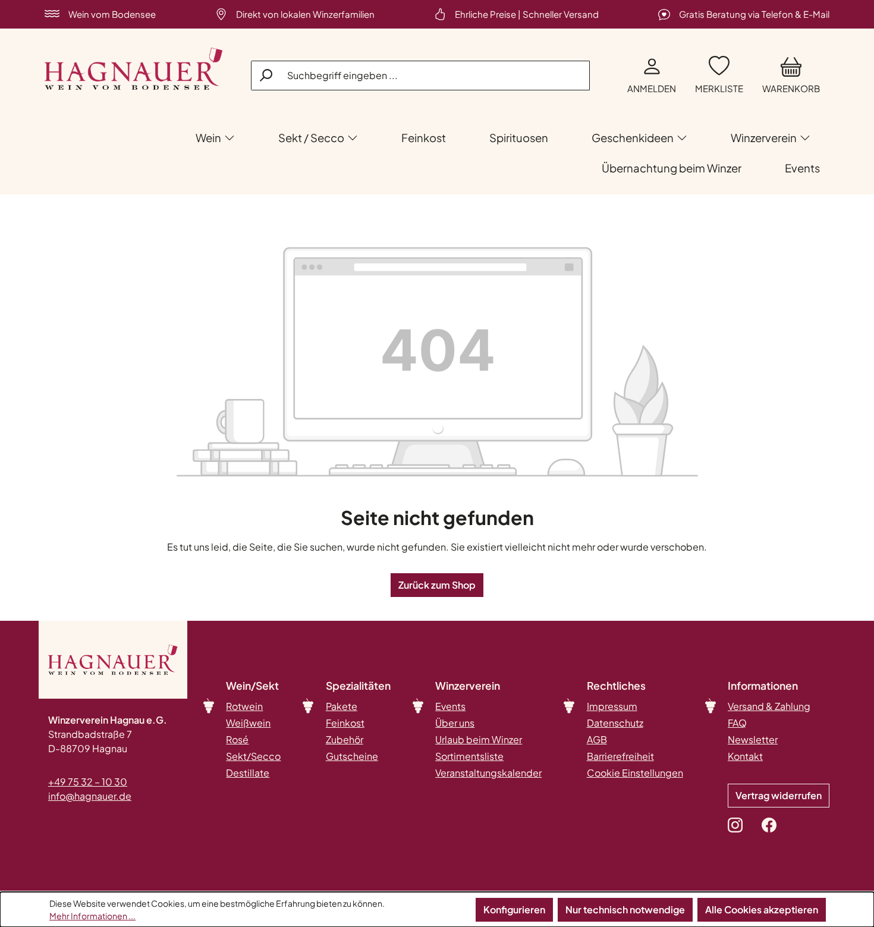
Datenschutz (615, 723)
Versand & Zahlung (769, 706)
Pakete (341, 706)
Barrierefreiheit (620, 756)
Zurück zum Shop (437, 585)
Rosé (237, 739)
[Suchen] (267, 75)
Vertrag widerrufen (778, 795)
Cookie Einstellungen (635, 772)
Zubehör (344, 739)
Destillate (247, 772)
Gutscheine (352, 756)
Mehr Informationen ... (92, 915)
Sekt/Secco (253, 756)
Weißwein (248, 723)
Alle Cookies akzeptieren (761, 909)
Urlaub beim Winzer (478, 739)
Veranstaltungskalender (488, 772)
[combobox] (420, 75)
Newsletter (753, 739)
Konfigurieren (514, 909)
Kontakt (745, 756)
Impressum (612, 706)
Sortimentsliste (469, 756)
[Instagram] (735, 824)
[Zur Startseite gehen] (134, 69)
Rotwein (244, 706)
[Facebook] (769, 824)
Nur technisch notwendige (625, 909)
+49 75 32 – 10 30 (87, 781)
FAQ (737, 723)
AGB (597, 739)
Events (450, 706)
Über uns (454, 723)
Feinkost (345, 723)
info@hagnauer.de (89, 796)
